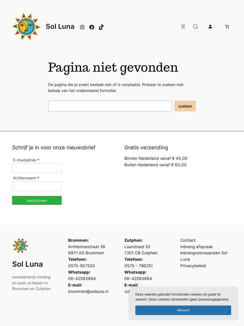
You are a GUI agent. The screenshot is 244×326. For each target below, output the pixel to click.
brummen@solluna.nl (88, 291)
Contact (187, 240)
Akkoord (183, 310)
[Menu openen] (183, 26)
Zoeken (185, 106)
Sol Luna (60, 26)
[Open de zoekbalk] (195, 26)
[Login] (210, 26)
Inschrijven (37, 200)
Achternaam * (26, 177)
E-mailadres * (26, 159)
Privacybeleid (193, 265)
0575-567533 (81, 265)
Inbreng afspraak (196, 246)
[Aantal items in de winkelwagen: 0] (227, 26)
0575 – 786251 (138, 265)
